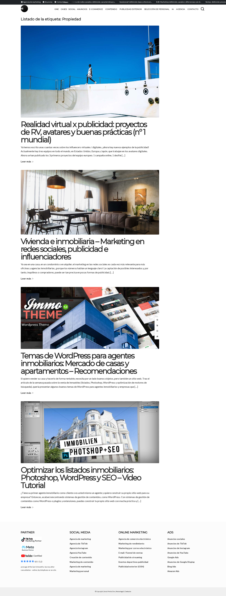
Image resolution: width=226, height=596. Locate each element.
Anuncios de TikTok (176, 543)
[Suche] (202, 9)
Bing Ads (171, 566)
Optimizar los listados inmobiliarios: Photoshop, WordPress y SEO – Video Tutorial (81, 477)
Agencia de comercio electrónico (135, 539)
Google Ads (173, 557)
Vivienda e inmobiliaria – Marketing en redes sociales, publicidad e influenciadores (82, 249)
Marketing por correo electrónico (135, 548)
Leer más (26, 161)
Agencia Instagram (79, 548)
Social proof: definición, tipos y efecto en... (124, 2)
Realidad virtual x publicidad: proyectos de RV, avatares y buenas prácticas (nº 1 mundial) (84, 132)
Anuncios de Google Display (181, 562)
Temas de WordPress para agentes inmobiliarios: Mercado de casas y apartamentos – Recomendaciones (79, 363)
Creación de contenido (81, 557)
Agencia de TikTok (78, 543)
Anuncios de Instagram (178, 548)
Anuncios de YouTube (177, 553)
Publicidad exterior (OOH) (131, 566)
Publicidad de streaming (130, 557)
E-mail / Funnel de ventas (131, 553)
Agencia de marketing (80, 539)
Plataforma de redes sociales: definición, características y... (80, 2)
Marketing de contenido (81, 562)
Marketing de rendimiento (131, 543)
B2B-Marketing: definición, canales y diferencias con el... (167, 2)
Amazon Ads (173, 571)
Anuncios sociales (176, 539)
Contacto (128, 591)
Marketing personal (79, 571)
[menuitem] (31, 2)
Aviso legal (120, 591)
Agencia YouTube (78, 553)
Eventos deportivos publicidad (133, 562)
